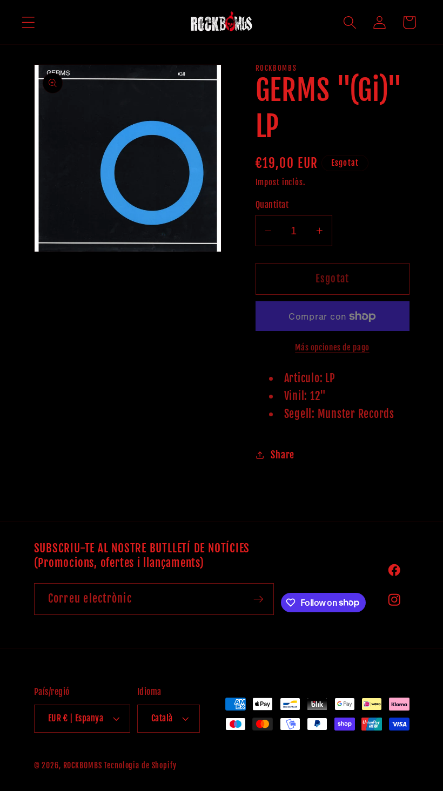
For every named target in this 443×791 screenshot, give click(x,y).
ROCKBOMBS (82, 765)
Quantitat (272, 204)
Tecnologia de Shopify (140, 765)
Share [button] (282, 455)
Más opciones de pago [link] (332, 347)
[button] (28, 22)
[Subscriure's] (258, 598)
